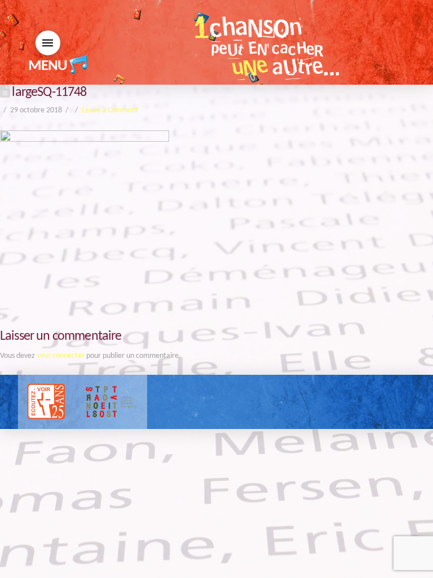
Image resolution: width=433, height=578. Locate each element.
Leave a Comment (110, 110)
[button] (48, 42)
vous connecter (61, 356)
